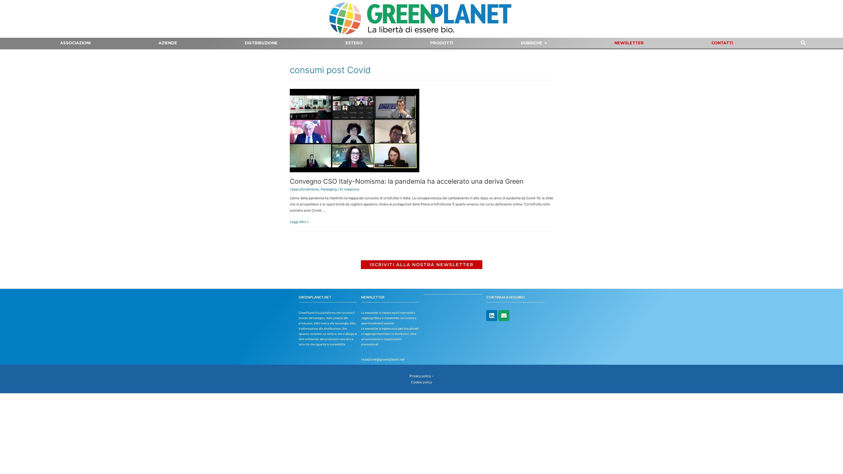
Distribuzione (261, 43)
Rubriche (531, 43)
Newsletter (629, 43)
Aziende (168, 43)
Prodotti (441, 43)
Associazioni (75, 43)
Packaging (329, 189)
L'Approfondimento (304, 189)
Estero (354, 43)
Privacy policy (420, 376)
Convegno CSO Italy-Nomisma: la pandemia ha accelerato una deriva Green (407, 181)
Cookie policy (421, 382)
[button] (421, 264)
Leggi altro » (299, 222)
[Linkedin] (491, 315)
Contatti (722, 43)
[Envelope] (503, 315)
